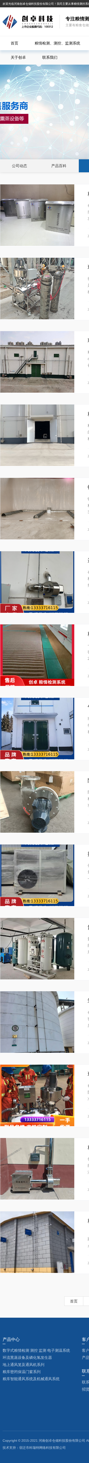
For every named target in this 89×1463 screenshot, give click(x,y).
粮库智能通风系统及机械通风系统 (31, 1379)
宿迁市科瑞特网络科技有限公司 (42, 1448)
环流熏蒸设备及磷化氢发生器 (27, 1358)
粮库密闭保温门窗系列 (22, 1372)
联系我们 (49, 57)
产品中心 (11, 1339)
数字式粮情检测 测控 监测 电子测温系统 (36, 1350)
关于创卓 (18, 57)
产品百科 (58, 166)
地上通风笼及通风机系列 (23, 1365)
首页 (14, 43)
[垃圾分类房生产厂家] (28, 22)
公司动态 (19, 166)
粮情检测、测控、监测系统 (57, 43)
